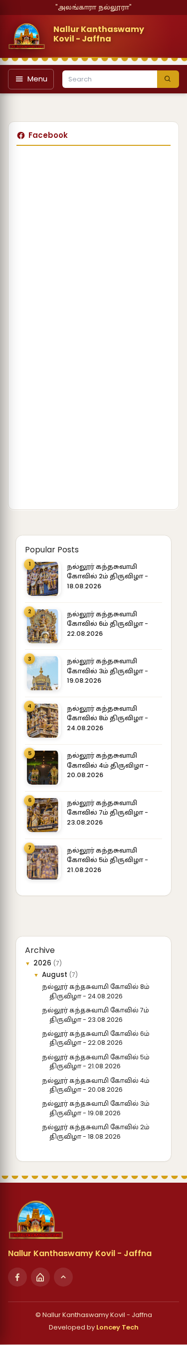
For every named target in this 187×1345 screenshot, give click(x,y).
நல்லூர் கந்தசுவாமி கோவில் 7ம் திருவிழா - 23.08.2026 (107, 812)
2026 (43, 963)
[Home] (40, 1277)
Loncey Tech (117, 1327)
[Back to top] (63, 1277)
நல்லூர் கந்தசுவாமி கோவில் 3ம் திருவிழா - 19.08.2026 (107, 670)
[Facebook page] (17, 1277)
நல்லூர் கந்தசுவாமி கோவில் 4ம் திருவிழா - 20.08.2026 (108, 765)
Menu (37, 78)
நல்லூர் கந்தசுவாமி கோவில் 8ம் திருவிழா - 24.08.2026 (107, 718)
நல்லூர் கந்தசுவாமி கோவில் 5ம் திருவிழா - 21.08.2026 (107, 860)
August (55, 974)
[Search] (168, 79)
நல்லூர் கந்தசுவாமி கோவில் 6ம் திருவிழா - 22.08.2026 (107, 623)
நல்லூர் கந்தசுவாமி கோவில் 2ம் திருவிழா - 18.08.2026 (107, 576)
